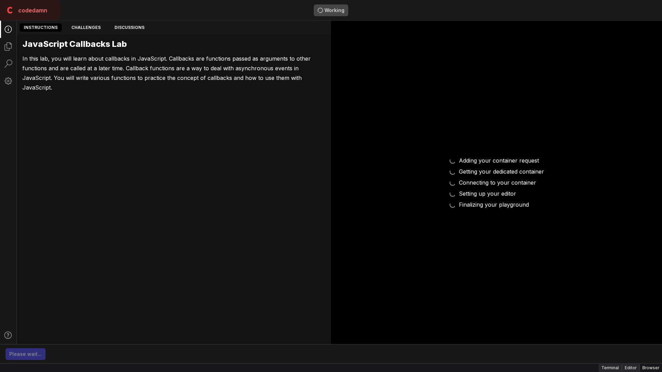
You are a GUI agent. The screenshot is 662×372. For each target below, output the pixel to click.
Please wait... (25, 354)
